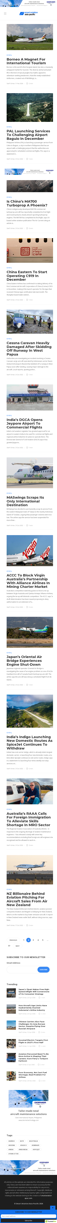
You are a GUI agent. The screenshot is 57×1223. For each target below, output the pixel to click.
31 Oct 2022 (19, 159)
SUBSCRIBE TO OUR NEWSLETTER (28, 1212)
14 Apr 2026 (31, 1046)
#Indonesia (23, 1149)
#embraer (35, 1145)
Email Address (13, 963)
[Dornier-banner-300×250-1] (28, 1106)
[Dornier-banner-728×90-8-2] (28, 3)
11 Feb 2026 (19, 83)
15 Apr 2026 (31, 1032)
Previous (13, 940)
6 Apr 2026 (31, 1065)
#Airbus (11, 1141)
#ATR (22, 1141)
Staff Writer (11, 83)
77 (9, 946)
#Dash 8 (23, 1145)
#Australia (33, 1141)
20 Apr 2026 (31, 998)
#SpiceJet (36, 1149)
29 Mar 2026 (31, 1081)
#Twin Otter (13, 1154)
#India (10, 1149)
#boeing (11, 1145)
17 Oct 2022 (19, 925)
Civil (9, 55)
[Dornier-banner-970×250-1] (28, 1167)
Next (18, 946)
